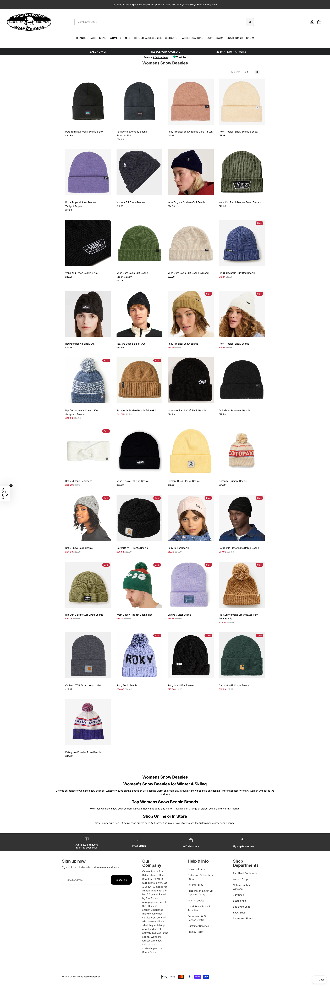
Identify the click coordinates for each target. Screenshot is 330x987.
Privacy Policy (196, 931)
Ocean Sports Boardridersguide (85, 976)
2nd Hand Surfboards (245, 873)
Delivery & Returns (198, 869)
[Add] (106, 119)
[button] (247, 72)
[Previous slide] (70, 101)
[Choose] (157, 190)
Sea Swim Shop (241, 906)
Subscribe (121, 879)
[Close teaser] (11, 485)
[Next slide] (106, 101)
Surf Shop (238, 894)
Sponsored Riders (243, 918)
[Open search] (164, 22)
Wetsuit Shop (240, 879)
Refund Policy (195, 884)
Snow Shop (239, 912)
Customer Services (198, 925)
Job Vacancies (196, 900)
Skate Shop (239, 900)
